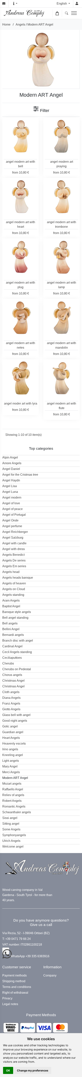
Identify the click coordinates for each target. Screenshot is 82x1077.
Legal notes (10, 1004)
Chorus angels (12, 674)
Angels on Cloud (13, 589)
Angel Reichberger (15, 531)
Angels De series (14, 560)
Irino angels (10, 749)
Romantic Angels (13, 806)
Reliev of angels (13, 795)
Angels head (10, 571)
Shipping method (13, 981)
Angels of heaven (14, 583)
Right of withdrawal (15, 992)
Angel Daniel (11, 469)
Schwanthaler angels (16, 812)
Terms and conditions (16, 987)
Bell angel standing (15, 617)
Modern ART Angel (40, 24)
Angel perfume (12, 526)
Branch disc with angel (17, 640)
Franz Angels (11, 703)
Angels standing (13, 594)
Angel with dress (13, 549)
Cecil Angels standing (17, 652)
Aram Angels (11, 600)
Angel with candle (14, 543)
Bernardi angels (13, 634)
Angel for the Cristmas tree (20, 474)
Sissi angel (9, 818)
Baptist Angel (11, 606)
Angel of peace (12, 509)
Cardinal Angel (12, 646)
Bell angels (10, 623)
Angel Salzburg (12, 537)
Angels (20, 24)
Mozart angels (11, 783)
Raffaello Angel (12, 789)
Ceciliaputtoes (12, 657)
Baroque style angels (16, 612)
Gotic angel (10, 726)
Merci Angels (11, 772)
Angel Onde (10, 520)
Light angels (10, 760)
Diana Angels (11, 697)
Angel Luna (10, 491)
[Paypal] (35, 1028)
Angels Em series (14, 566)
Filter (44, 110)
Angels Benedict (13, 554)
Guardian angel (12, 732)
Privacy (7, 998)
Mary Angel (10, 766)
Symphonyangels (14, 835)
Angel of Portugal (14, 514)
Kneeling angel (12, 755)
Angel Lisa (9, 486)
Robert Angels (12, 800)
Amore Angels (11, 463)
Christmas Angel (13, 680)
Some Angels (11, 829)
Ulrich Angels (11, 840)
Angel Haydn (11, 480)
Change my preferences (32, 1070)
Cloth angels (10, 692)
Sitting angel (10, 823)
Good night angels (14, 720)
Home (6, 24)
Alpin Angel (10, 457)
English (62, 3)
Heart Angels (11, 737)
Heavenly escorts (14, 743)
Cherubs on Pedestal (16, 669)
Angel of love (11, 503)
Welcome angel (12, 846)
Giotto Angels (11, 709)
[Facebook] (5, 951)
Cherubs (8, 663)
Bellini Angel (10, 629)
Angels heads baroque (17, 577)
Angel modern (11, 497)
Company (49, 975)
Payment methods (14, 975)
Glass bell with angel (16, 715)
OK (8, 1070)
